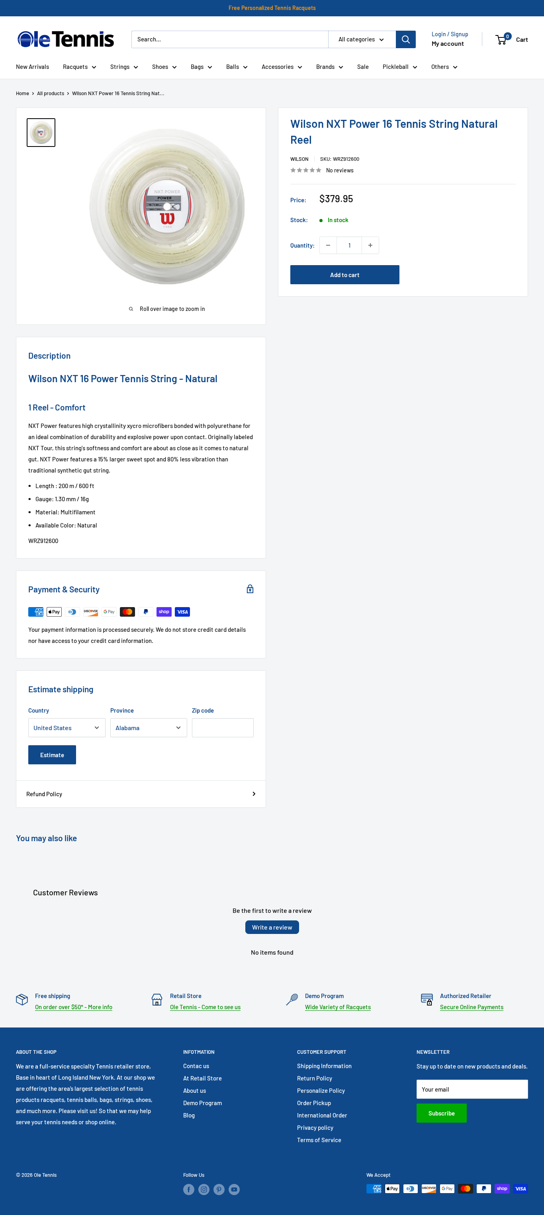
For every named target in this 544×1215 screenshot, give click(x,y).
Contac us (196, 1065)
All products (50, 93)
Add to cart (345, 274)
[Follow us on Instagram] (203, 1189)
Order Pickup (314, 1102)
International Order (322, 1115)
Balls (232, 66)
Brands (325, 66)
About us (194, 1090)
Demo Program (202, 1102)
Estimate (52, 754)
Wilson (299, 159)
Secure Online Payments (471, 1006)
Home (22, 93)
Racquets (75, 66)
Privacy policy (315, 1127)
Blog (189, 1115)
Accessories (278, 66)
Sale (363, 66)
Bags (197, 66)
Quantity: (302, 245)
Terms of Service (319, 1139)
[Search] (406, 39)
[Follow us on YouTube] (234, 1189)
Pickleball (396, 66)
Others (440, 66)
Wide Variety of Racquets (338, 1006)
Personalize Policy (321, 1090)
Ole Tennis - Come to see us (205, 1006)
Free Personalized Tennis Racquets (272, 7)
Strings (119, 66)
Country (38, 710)
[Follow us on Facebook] (188, 1189)
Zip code (203, 710)
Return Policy (314, 1078)
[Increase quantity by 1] (370, 245)
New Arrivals (32, 66)
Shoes (160, 66)
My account (448, 43)
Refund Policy (44, 793)
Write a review (272, 927)
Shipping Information (324, 1065)
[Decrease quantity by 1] (328, 245)
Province (122, 710)
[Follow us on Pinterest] (219, 1189)
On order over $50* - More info (73, 1006)
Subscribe (442, 1113)
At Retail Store (202, 1078)
